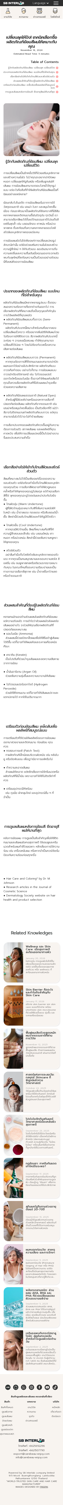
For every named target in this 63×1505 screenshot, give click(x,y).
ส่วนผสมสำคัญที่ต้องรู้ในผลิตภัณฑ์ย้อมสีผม (34, 81)
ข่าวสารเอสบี (32, 1420)
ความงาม (31, 1411)
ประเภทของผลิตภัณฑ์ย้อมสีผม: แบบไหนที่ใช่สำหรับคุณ (29, 72)
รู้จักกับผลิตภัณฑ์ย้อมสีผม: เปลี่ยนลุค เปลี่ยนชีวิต (31, 67)
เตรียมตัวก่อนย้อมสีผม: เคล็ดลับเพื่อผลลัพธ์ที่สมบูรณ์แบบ (29, 86)
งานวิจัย (32, 1407)
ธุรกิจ (31, 1416)
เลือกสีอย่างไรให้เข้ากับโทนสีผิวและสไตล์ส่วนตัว (32, 76)
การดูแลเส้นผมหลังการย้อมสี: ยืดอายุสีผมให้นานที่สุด (30, 91)
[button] (39, 3)
